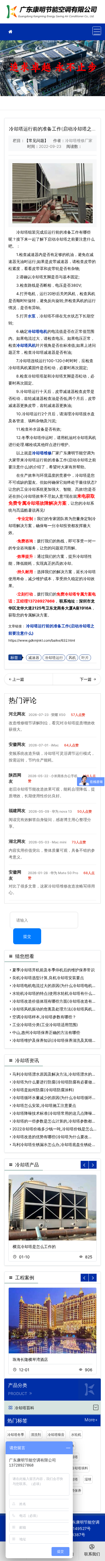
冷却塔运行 (54, 658)
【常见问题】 (36, 140)
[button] (93, 1165)
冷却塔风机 (26, 345)
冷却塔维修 (53, 13)
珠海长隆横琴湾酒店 (30, 1359)
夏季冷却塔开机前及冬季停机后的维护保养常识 (53, 969)
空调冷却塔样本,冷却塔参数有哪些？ (44, 1016)
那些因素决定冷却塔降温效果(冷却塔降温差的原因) (77, 681)
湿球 (88, 1479)
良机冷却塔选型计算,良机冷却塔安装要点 (48, 977)
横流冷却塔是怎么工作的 (34, 1246)
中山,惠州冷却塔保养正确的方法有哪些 (46, 1032)
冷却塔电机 (37, 331)
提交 (27, 936)
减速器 (33, 658)
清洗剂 (36, 1434)
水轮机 (76, 1434)
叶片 (85, 658)
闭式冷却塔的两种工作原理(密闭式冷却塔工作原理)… (28, 681)
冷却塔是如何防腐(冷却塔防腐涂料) (43, 1089)
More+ (91, 1420)
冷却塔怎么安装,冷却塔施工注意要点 (44, 1105)
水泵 (32, 316)
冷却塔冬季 (15, 1434)
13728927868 (41, 601)
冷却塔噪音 (56, 1434)
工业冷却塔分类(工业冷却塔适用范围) (45, 1024)
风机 (72, 658)
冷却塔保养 (72, 1490)
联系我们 (92, 1553)
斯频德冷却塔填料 (74, 1468)
